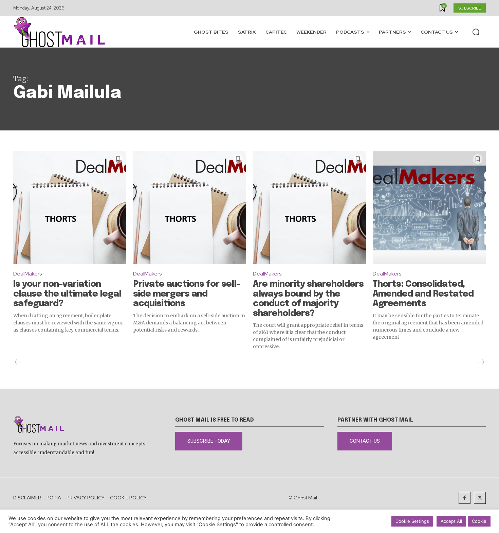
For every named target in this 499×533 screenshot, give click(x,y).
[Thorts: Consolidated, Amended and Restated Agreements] (429, 207)
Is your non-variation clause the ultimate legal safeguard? (67, 294)
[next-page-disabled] (480, 362)
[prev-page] (18, 362)
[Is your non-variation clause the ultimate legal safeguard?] (69, 207)
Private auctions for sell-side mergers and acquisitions (186, 294)
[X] (480, 498)
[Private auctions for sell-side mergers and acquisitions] (189, 207)
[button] (476, 32)
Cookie (479, 521)
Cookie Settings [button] (412, 521)
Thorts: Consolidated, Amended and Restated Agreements (423, 294)
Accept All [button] (451, 521)
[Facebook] (464, 498)
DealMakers (27, 273)
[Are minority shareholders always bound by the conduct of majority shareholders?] (309, 207)
